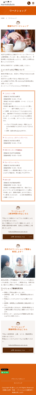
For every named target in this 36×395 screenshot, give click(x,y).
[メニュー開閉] (33, 3)
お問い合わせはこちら (18, 237)
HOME (2, 18)
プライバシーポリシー (18, 379)
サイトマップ (18, 383)
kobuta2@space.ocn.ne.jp (18, 231)
